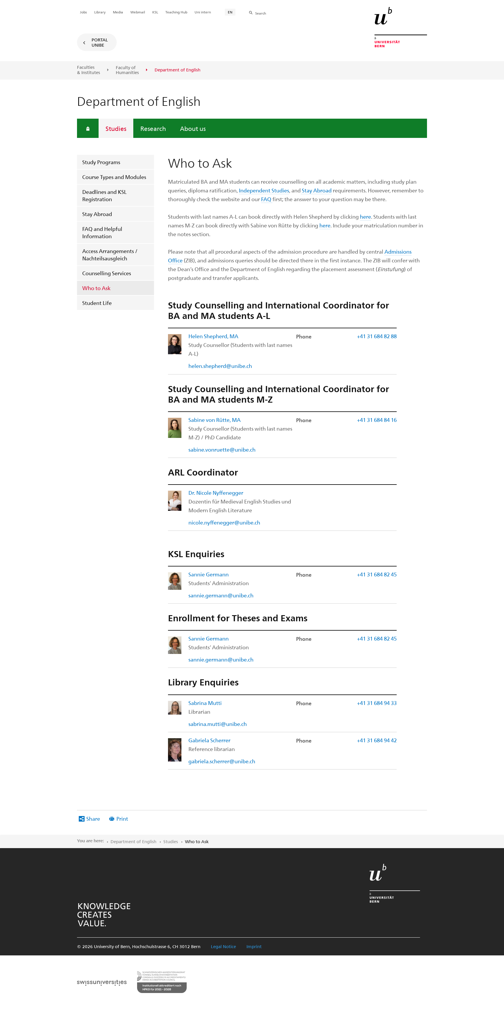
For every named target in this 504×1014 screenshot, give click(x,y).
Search (260, 13)
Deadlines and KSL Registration (104, 195)
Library (100, 12)
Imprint (254, 946)
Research (153, 128)
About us (193, 128)
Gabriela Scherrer (209, 740)
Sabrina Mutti (205, 702)
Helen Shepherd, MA (213, 336)
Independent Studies (264, 190)
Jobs (83, 12)
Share (93, 818)
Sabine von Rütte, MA (214, 419)
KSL (155, 12)
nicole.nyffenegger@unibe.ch (224, 522)
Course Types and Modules (114, 176)
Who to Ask (96, 288)
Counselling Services (106, 273)
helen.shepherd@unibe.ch (220, 365)
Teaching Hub (176, 12)
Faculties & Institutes (88, 70)
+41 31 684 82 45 (377, 574)
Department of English (133, 841)
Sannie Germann (208, 574)
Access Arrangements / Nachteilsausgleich (110, 254)
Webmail (137, 12)
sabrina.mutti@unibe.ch (217, 723)
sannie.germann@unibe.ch (220, 595)
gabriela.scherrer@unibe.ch (221, 761)
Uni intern (203, 12)
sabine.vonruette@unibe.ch (222, 449)
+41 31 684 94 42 (377, 740)
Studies (116, 128)
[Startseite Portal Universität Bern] (400, 27)
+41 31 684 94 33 (377, 702)
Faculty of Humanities (127, 70)
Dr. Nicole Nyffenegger (215, 492)
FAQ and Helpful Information (102, 232)
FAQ (266, 199)
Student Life (97, 302)
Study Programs (101, 162)
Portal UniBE (100, 42)
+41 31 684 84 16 (377, 419)
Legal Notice (223, 946)
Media (118, 12)
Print (122, 818)
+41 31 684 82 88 (377, 336)
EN (230, 12)
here (365, 216)
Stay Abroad (97, 213)
